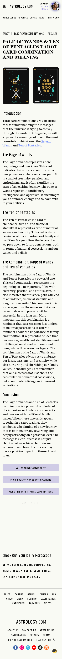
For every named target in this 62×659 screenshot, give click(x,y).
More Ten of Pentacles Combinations (31, 492)
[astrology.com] (21, 6)
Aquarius (24, 577)
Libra (15, 571)
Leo (48, 565)
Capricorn (9, 577)
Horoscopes (9, 18)
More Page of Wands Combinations (31, 480)
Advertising (47, 630)
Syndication (19, 635)
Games (33, 18)
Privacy (34, 635)
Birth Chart (55, 18)
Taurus (16, 565)
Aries (6, 565)
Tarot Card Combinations (29, 33)
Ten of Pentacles (29, 145)
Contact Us (29, 630)
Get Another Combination (31, 468)
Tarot (42, 18)
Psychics (23, 18)
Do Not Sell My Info (20, 640)
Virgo (6, 571)
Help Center (43, 640)
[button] (54, 640)
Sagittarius (41, 571)
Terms (47, 635)
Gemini (28, 565)
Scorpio (26, 571)
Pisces (36, 577)
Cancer (38, 565)
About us (13, 630)
